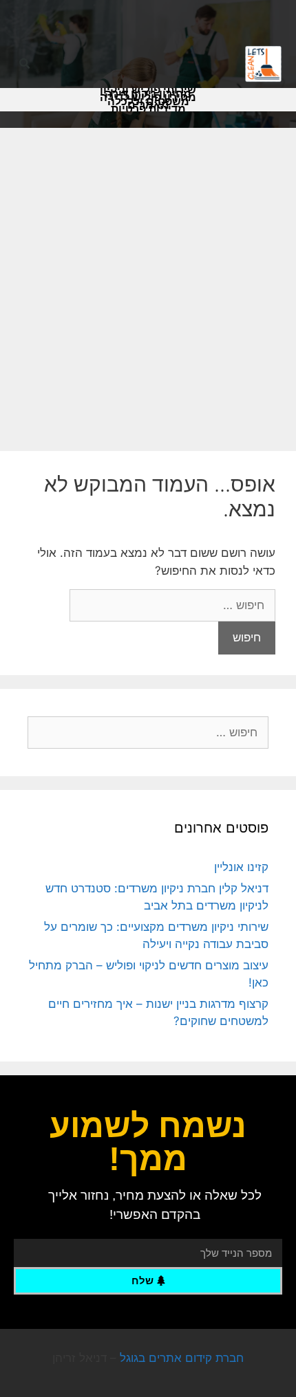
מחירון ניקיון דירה (148, 94)
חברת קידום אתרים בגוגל (182, 1358)
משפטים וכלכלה (148, 102)
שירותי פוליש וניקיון (148, 90)
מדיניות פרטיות (148, 109)
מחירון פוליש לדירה (148, 98)
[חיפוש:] (172, 605)
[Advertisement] (148, 282)
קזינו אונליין (241, 867)
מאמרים (148, 105)
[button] (24, 64)
